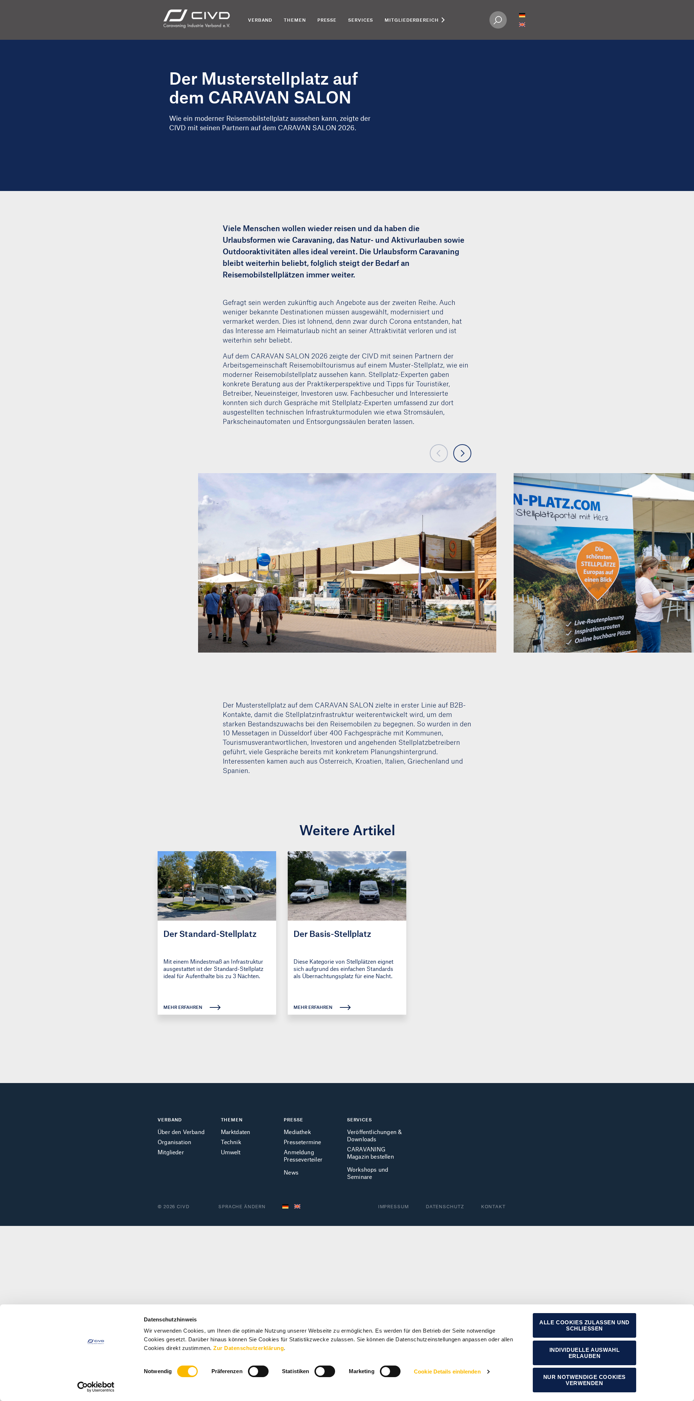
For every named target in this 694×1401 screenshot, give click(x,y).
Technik (231, 1141)
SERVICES (359, 1119)
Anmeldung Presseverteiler (303, 1156)
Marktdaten (235, 1131)
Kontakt (493, 1206)
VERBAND (170, 1119)
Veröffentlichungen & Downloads (374, 1135)
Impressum (393, 1206)
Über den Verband (181, 1131)
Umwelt (231, 1152)
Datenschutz (445, 1206)
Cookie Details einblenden (447, 1371)
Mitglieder (171, 1152)
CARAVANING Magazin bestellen (370, 1153)
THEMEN (232, 1119)
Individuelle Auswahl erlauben (584, 1353)
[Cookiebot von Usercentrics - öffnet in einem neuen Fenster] (96, 1386)
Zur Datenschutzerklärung (248, 1348)
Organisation (174, 1141)
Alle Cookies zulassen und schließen (584, 1325)
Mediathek (297, 1131)
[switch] (258, 1371)
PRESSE (293, 1119)
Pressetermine (302, 1141)
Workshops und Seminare (367, 1173)
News (291, 1172)
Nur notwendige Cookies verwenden (584, 1380)
